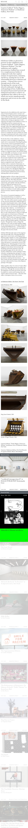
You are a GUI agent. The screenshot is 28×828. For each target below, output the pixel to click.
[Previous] (1, 467)
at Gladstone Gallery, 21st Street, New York (12, 281)
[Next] (27, 467)
